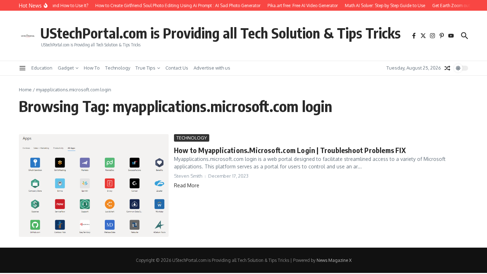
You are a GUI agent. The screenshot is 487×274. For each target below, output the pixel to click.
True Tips (145, 68)
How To (92, 68)
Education (41, 68)
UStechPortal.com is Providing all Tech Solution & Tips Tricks (220, 33)
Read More (186, 185)
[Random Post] (447, 68)
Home (25, 89)
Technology (117, 68)
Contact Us (176, 68)
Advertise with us (212, 68)
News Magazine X (334, 260)
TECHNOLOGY (191, 138)
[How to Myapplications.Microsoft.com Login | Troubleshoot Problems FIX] (94, 185)
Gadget (66, 68)
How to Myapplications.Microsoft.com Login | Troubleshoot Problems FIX (290, 150)
